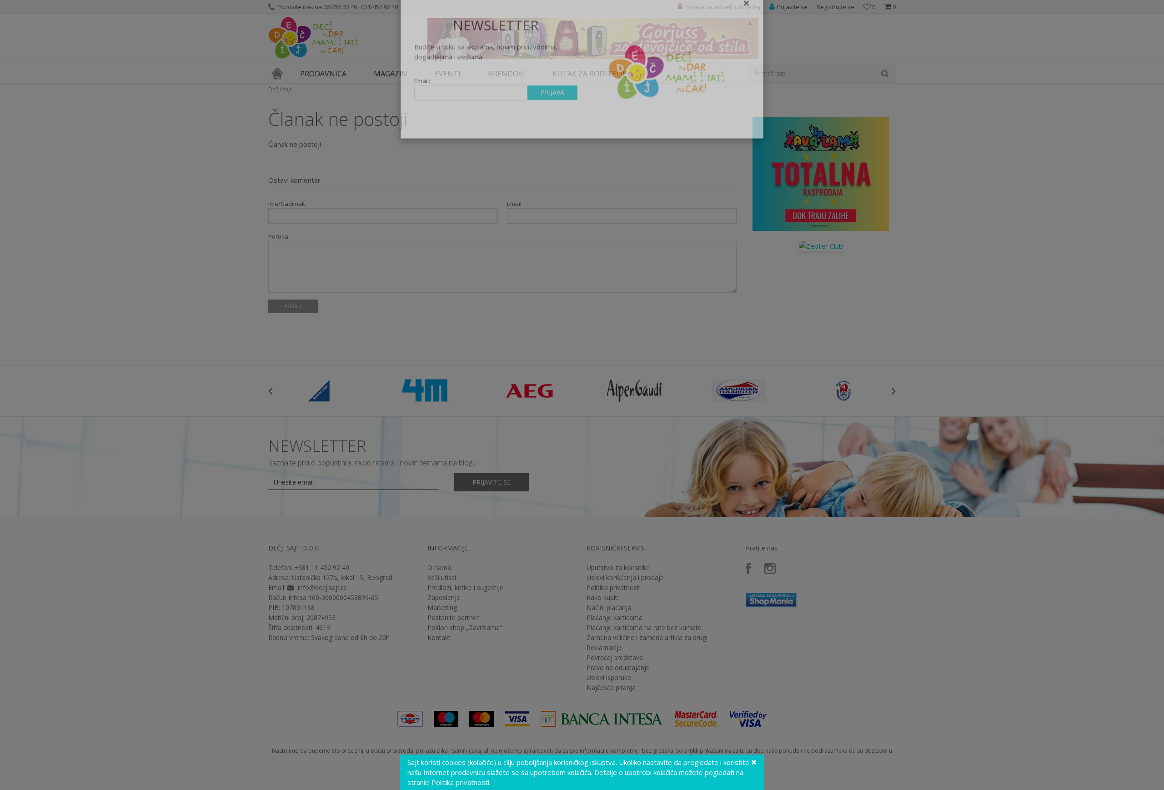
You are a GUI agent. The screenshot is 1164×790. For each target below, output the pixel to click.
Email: (422, 102)
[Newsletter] (668, 90)
